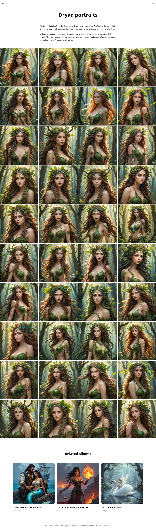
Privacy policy (65, 526)
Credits (91, 526)
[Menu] (152, 3)
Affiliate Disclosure (102, 526)
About (57, 526)
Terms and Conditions (80, 526)
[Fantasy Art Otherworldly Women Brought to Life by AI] (3, 3)
